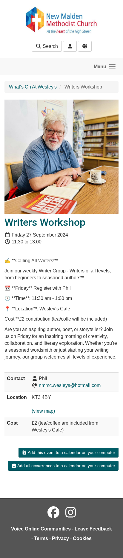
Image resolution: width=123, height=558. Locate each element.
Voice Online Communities (41, 528)
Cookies (82, 538)
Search (49, 46)
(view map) (43, 411)
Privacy (60, 538)
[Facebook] (53, 512)
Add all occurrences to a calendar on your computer (65, 465)
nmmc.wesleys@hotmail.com (70, 385)
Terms (41, 538)
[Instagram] (70, 512)
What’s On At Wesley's (33, 86)
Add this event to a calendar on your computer (71, 452)
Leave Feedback (93, 528)
